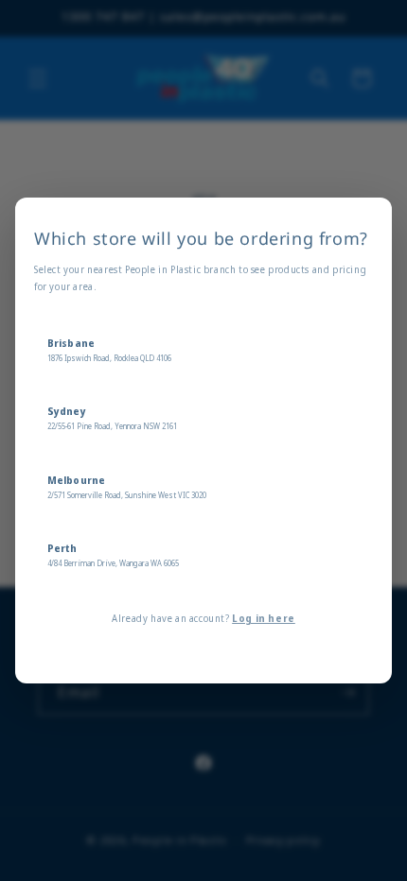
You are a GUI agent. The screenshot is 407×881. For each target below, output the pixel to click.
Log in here (263, 618)
